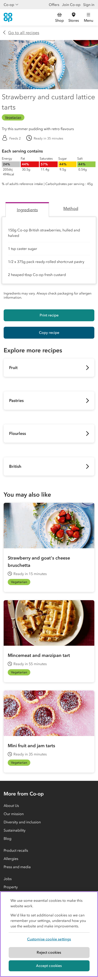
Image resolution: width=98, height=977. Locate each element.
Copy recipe (49, 332)
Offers (54, 4)
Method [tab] (70, 208)
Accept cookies (49, 965)
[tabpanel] (49, 259)
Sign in (88, 4)
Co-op (9, 4)
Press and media (17, 867)
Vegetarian (13, 117)
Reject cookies (49, 952)
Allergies (11, 858)
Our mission (14, 813)
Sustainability (15, 830)
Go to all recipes (23, 32)
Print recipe (49, 315)
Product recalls (16, 850)
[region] (49, 934)
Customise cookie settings (49, 939)
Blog (7, 838)
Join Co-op (71, 4)
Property (11, 887)
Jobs (8, 878)
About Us (11, 805)
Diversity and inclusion (22, 822)
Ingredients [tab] (27, 209)
